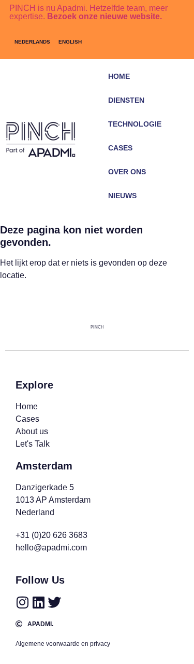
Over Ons (127, 172)
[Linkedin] (38, 602)
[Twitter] (54, 602)
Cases (120, 148)
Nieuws (122, 195)
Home (119, 76)
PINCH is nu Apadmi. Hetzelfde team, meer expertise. (88, 12)
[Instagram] (22, 602)
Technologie (134, 124)
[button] (177, 211)
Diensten (126, 100)
